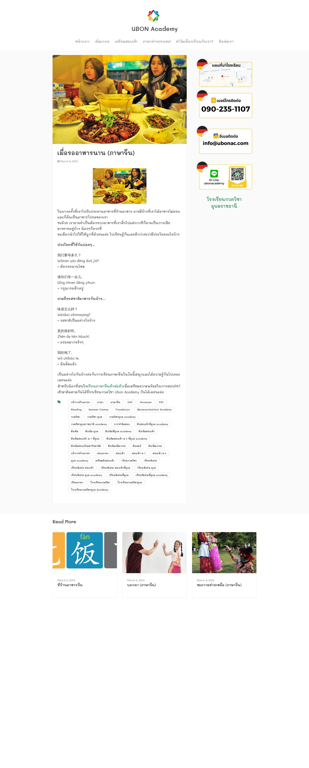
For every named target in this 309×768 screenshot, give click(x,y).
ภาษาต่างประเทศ (157, 41)
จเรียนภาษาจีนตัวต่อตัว (104, 386)
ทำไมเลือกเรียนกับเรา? (194, 41)
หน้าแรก (82, 41)
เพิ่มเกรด (102, 41)
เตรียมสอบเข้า (126, 41)
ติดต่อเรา (226, 41)
